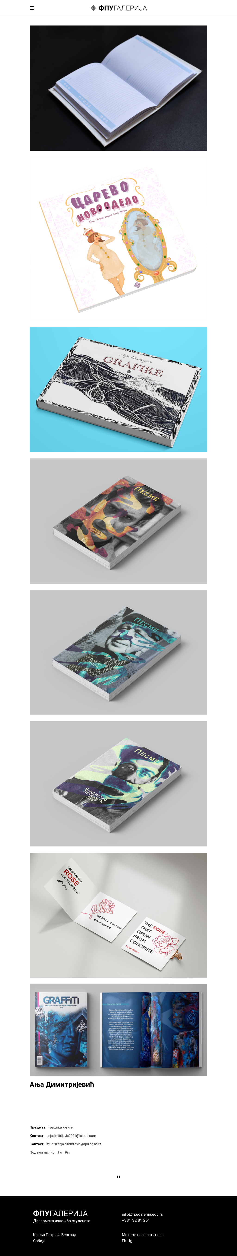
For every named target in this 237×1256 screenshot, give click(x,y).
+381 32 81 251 (136, 1220)
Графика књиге (60, 1127)
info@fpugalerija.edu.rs (142, 1214)
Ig (130, 1240)
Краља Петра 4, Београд (54, 1234)
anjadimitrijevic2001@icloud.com (71, 1136)
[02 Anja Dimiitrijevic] (118, 239)
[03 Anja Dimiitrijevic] (118, 389)
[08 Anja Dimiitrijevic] (118, 1030)
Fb (124, 1240)
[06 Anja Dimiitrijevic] (118, 783)
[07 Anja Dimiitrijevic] (118, 915)
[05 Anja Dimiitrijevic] (118, 652)
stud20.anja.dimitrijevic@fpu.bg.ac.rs (74, 1144)
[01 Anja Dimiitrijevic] (118, 88)
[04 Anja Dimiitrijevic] (118, 521)
